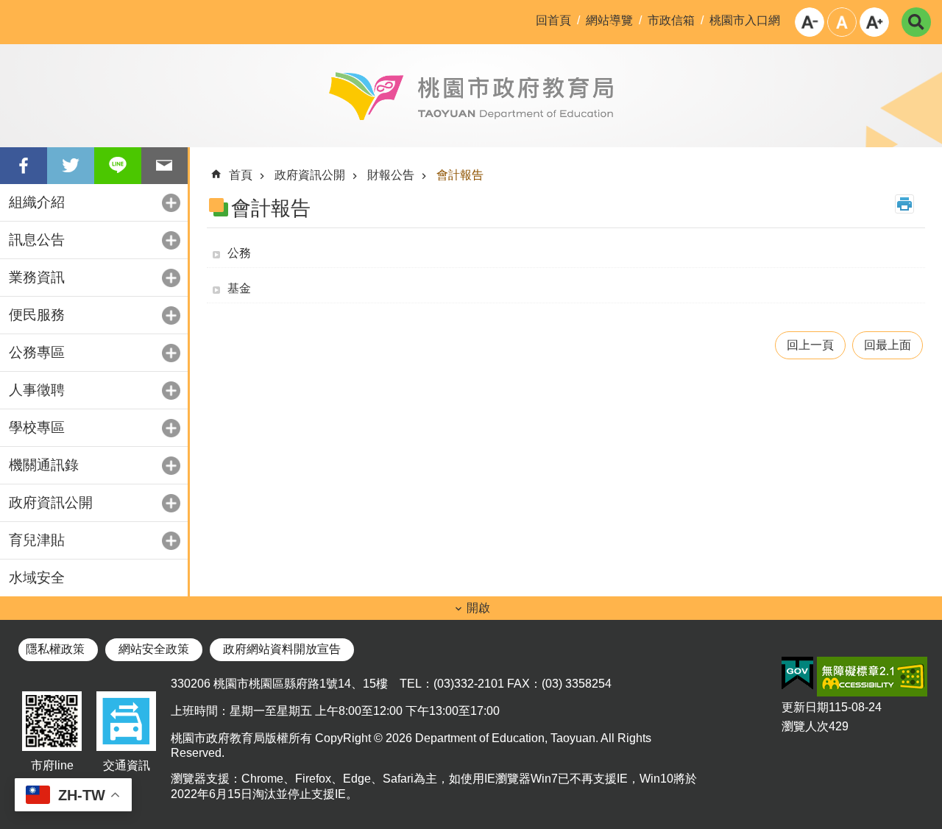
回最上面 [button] (887, 345)
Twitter (70, 165)
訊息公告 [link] (37, 239)
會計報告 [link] (460, 175)
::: (12, 12)
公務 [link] (239, 253)
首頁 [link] (240, 175)
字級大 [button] (874, 22)
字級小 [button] (809, 22)
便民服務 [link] (37, 314)
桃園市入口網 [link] (744, 20)
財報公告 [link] (390, 175)
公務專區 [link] (37, 352)
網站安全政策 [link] (153, 649)
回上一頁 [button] (810, 345)
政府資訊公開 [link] (51, 502)
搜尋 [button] (916, 22)
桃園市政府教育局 (471, 95)
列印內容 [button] (904, 204)
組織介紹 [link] (37, 202)
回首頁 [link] (553, 20)
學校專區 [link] (37, 427)
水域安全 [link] (37, 577)
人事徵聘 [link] (37, 390)
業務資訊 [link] (37, 277)
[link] (797, 674)
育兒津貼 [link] (37, 540)
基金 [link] (239, 288)
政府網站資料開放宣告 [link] (282, 649)
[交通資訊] (126, 751)
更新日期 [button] (805, 707)
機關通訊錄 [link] (44, 465)
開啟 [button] (478, 608)
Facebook (23, 165)
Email (164, 165)
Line (117, 165)
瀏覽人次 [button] (805, 726)
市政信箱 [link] (671, 20)
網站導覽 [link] (609, 20)
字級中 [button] (842, 22)
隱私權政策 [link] (55, 649)
